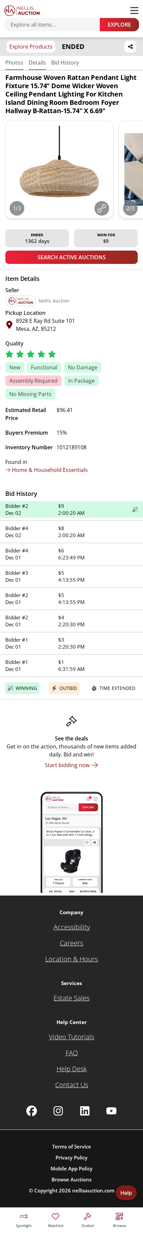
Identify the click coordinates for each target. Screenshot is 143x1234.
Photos (14, 62)
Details (37, 62)
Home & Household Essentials (50, 470)
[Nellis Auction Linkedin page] (84, 1111)
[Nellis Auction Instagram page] (58, 1111)
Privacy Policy (71, 1157)
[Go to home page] (22, 10)
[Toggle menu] (134, 10)
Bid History (65, 62)
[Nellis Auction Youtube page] (111, 1111)
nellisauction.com (93, 1190)
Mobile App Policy (71, 1168)
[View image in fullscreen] (101, 208)
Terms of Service (71, 1146)
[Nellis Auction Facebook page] (31, 1111)
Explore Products (31, 46)
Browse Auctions (71, 1179)
